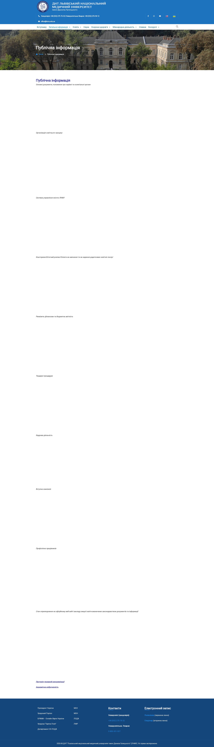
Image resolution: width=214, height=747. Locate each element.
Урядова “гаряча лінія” (47, 724)
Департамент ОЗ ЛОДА (47, 729)
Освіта (76, 27)
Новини (142, 27)
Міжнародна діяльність (123, 27)
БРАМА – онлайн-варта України (51, 719)
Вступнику (42, 27)
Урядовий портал (45, 713)
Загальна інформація (58, 27)
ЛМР (76, 724)
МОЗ (76, 708)
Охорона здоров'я (99, 27)
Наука (86, 27)
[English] (167, 16)
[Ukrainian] (174, 16)
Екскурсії (152, 27)
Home (41, 54)
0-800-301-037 (114, 731)
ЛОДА (76, 719)
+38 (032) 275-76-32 (116, 721)
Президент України (46, 708)
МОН (76, 713)
